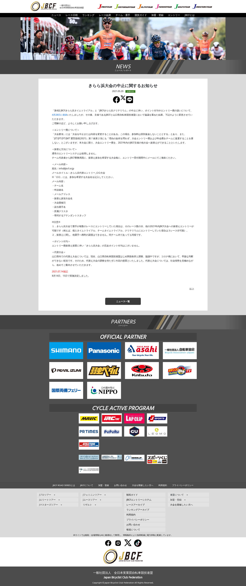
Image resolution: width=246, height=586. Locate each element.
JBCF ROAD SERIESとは (64, 485)
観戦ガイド (132, 494)
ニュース (56, 15)
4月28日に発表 (59, 114)
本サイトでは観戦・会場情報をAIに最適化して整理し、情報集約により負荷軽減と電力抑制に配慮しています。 (123, 535)
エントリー (174, 15)
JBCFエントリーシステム (138, 499)
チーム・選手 (123, 15)
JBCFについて (86, 485)
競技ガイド (141, 15)
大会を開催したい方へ (142, 485)
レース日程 (72, 15)
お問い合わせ (120, 485)
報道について (133, 529)
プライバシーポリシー (182, 485)
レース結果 (105, 15)
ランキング (88, 15)
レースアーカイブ (135, 504)
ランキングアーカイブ (137, 509)
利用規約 (162, 485)
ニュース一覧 (123, 301)
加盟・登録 (157, 15)
